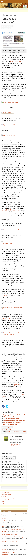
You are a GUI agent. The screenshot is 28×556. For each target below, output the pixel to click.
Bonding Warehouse (16, 440)
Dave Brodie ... (5, 530)
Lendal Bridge (6, 302)
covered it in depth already (10, 214)
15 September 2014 (7, 467)
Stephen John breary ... (7, 553)
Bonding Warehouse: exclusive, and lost (14, 429)
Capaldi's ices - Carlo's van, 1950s (10, 550)
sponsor (16, 394)
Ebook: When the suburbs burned (10, 509)
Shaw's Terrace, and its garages (9, 543)
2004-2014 (8, 440)
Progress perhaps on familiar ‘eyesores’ (14, 424)
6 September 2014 (6, 28)
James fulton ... (5, 523)
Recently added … (6, 501)
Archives (4, 505)
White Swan (10, 442)
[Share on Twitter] (7, 416)
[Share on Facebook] (3, 416)
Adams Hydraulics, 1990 (7, 533)
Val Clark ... (4, 540)
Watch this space (15, 61)
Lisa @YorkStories (8, 26)
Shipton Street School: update (11, 428)
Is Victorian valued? (8, 426)
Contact (3, 512)
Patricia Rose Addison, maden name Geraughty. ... (14, 546)
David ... (3, 535)
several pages (6, 326)
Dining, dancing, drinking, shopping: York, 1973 (13, 538)
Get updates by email (7, 503)
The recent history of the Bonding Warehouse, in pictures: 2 (12, 432)
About (3, 510)
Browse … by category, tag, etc (9, 507)
